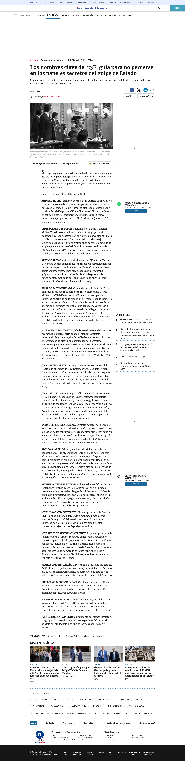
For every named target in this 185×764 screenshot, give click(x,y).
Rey (61, 636)
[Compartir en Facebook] (132, 90)
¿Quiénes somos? (147, 723)
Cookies (101, 752)
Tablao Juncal (84, 699)
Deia (53, 735)
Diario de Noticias (84, 735)
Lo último (122, 315)
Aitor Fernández (62, 699)
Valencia (86, 636)
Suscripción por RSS (137, 738)
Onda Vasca (82, 740)
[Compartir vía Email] (152, 90)
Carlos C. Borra (68, 676)
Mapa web (107, 738)
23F (43, 636)
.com (33, 723)
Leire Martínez (79, 706)
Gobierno (52, 636)
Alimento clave (136, 706)
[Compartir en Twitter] (139, 90)
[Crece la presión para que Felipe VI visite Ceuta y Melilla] (77, 654)
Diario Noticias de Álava (60, 738)
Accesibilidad (121, 752)
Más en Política (42, 643)
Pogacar (97, 706)
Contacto (50, 723)
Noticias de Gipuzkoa (85, 738)
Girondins (124, 699)
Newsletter (88, 723)
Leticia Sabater (40, 699)
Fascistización (115, 706)
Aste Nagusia (142, 699)
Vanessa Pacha (58, 706)
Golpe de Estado (73, 636)
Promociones (69, 723)
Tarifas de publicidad (111, 740)
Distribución (108, 735)
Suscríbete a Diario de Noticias (116, 723)
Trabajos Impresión (137, 735)
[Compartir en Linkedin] (145, 90)
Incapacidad (39, 706)
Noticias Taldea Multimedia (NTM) (64, 740)
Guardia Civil (98, 636)
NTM (32, 92)
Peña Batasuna (105, 699)
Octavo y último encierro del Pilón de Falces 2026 (66, 60)
